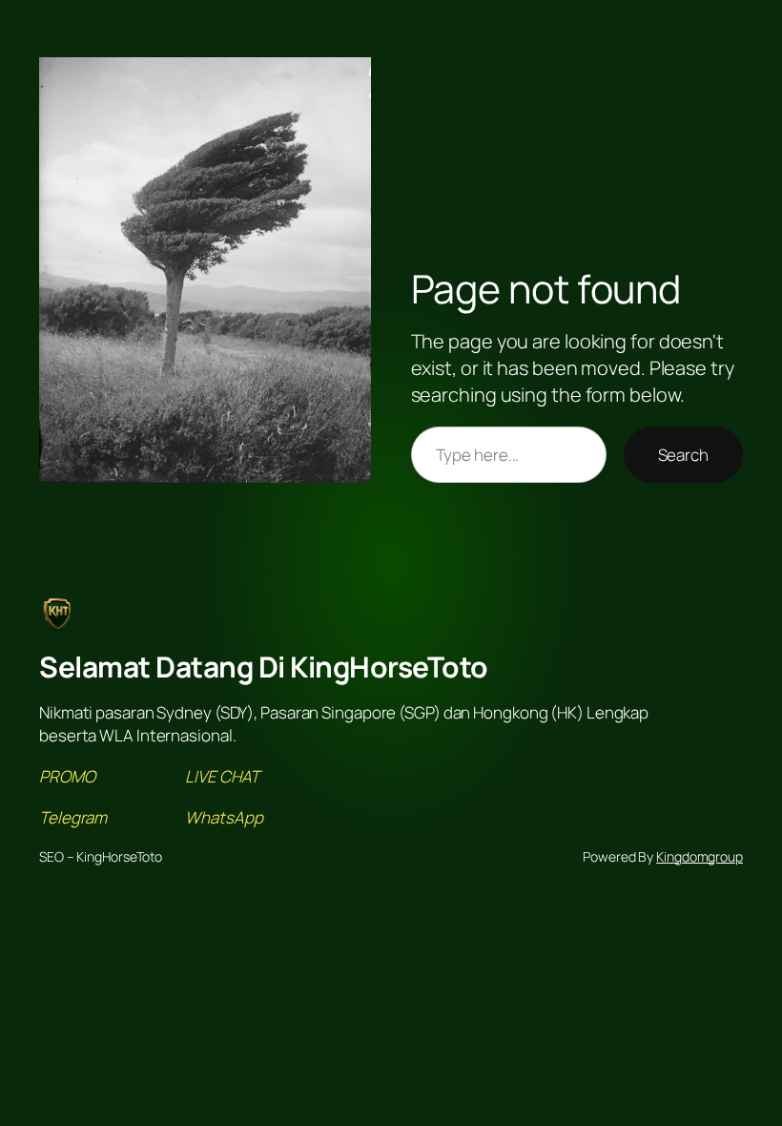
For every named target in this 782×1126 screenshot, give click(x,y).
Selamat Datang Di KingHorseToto (263, 666)
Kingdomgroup (699, 856)
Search (683, 455)
